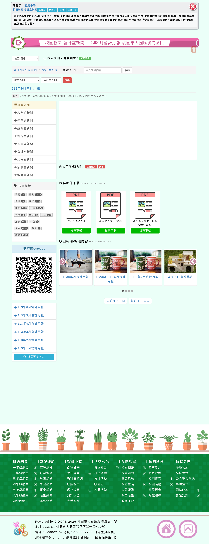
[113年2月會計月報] (145, 261)
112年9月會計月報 (26, 88)
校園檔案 (73, 484)
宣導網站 (46, 467)
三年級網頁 (21, 478)
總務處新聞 (25, 128)
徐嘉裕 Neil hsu (79, 413)
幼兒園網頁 (21, 501)
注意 (43, 215)
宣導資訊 (73, 501)
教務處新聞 (25, 112)
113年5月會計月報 (31, 315)
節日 (31, 215)
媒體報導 (127, 489)
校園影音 (156, 461)
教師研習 (127, 501)
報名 (31, 194)
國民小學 (30, 5)
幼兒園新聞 (25, 159)
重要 (17, 194)
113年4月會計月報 (31, 323)
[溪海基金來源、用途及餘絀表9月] (145, 206)
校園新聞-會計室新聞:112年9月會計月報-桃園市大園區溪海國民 (104, 43)
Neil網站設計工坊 (78, 409)
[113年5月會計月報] (76, 261)
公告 (15, 96)
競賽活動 (127, 495)
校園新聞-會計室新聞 (25, 9)
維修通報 (182, 473)
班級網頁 (20, 461)
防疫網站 (46, 501)
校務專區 (183, 461)
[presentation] (62, 262)
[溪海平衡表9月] (76, 206)
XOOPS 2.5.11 (70, 404)
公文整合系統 (185, 478)
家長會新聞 (25, 167)
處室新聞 (23, 105)
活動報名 (101, 461)
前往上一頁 (115, 301)
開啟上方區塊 (193, 49)
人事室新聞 (25, 143)
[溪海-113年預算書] (180, 261)
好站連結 (46, 473)
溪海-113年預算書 (180, 277)
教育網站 (46, 478)
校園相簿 (128, 461)
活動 (17, 228)
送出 (67, 80)
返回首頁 (166, 529)
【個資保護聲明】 (105, 537)
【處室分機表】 (105, 532)
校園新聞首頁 (27, 70)
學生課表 (73, 473)
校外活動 (100, 478)
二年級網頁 (21, 473)
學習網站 (46, 484)
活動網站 (46, 495)
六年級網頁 (21, 495)
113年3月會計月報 (31, 331)
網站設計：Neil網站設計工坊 (22, 405)
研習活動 (100, 473)
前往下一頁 (140, 301)
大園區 (52, 10)
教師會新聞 (25, 175)
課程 (31, 201)
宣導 (17, 221)
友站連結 (47, 461)
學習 (17, 215)
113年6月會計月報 (31, 307)
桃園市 (42, 10)
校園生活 (127, 484)
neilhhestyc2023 (69, 395)
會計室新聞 (50, 70)
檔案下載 (76, 230)
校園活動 (100, 489)
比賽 (17, 208)
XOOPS (61, 521)
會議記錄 (182, 495)
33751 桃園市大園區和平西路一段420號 (75, 526)
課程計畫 (73, 467)
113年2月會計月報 (31, 340)
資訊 (17, 201)
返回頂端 (188, 529)
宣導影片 (155, 467)
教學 (34, 228)
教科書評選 (75, 478)
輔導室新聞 (25, 136)
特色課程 (155, 473)
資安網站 (46, 489)
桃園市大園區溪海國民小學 (97, 521)
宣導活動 (127, 478)
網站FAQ (182, 489)
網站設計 (57, 409)
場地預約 (182, 467)
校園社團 (100, 467)
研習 (17, 235)
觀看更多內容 (35, 356)
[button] (123, 291)
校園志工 (100, 484)
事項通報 (182, 484)
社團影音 (155, 489)
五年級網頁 (21, 489)
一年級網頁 (21, 467)
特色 (32, 221)
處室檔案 (73, 489)
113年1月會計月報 (31, 348)
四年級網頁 (21, 484)
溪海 (62, 10)
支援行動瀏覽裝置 (140, 400)
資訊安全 (73, 495)
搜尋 (127, 70)
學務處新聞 (25, 120)
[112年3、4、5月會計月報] (111, 261)
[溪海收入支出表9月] (110, 206)
